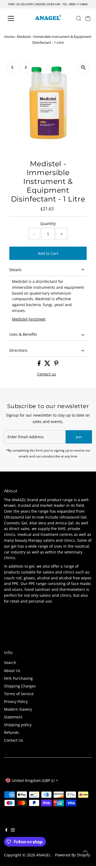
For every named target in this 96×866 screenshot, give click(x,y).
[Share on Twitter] (47, 364)
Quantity (48, 223)
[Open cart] (88, 18)
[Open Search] (78, 18)
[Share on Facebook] (40, 364)
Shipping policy (17, 724)
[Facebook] (6, 830)
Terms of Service (19, 693)
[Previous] (13, 67)
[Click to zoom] (83, 67)
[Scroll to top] (85, 851)
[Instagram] (13, 830)
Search (10, 662)
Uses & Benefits (23, 334)
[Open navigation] (14, 18)
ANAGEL (44, 854)
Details (15, 269)
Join (79, 436)
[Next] (26, 67)
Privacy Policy (16, 701)
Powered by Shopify (72, 854)
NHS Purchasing (18, 678)
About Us (12, 670)
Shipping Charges (20, 686)
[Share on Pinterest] (56, 364)
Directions (18, 350)
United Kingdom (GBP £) (33, 780)
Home (9, 36)
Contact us (46, 374)
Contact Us (13, 740)
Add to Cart (48, 253)
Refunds (11, 732)
